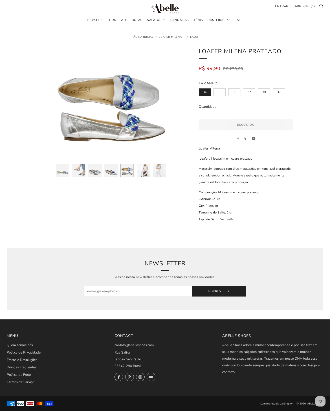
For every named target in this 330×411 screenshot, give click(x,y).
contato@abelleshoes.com (134, 345)
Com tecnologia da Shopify (276, 403)
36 (234, 92)
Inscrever (216, 291)
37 (249, 92)
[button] (62, 170)
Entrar (281, 6)
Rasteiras (217, 20)
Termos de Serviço (20, 382)
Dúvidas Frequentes (22, 367)
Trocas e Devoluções (22, 360)
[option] (111, 102)
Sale (239, 20)
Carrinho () (304, 6)
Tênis (198, 20)
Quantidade (207, 106)
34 (205, 92)
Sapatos (154, 20)
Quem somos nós (20, 345)
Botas (137, 20)
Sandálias (179, 20)
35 (219, 92)
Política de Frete (19, 374)
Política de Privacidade (24, 352)
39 (279, 92)
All (124, 20)
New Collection (102, 20)
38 (264, 92)
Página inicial (143, 37)
